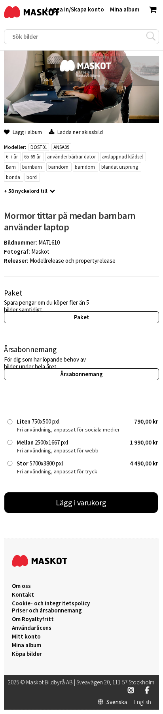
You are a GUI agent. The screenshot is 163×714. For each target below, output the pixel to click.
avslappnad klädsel (122, 156)
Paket (81, 317)
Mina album (26, 645)
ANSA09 (61, 147)
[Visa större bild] (81, 120)
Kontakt (23, 594)
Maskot (40, 251)
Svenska (116, 702)
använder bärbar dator (71, 156)
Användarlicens (31, 627)
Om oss (21, 586)
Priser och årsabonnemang (47, 610)
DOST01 (38, 147)
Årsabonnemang (81, 374)
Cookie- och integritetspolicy (51, 603)
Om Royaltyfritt (33, 619)
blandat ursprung (119, 167)
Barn (11, 167)
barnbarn (32, 167)
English (142, 702)
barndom (58, 167)
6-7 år (12, 156)
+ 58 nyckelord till (25, 190)
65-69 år (32, 156)
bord (32, 177)
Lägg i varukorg (81, 502)
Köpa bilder (27, 653)
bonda (13, 177)
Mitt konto (26, 636)
